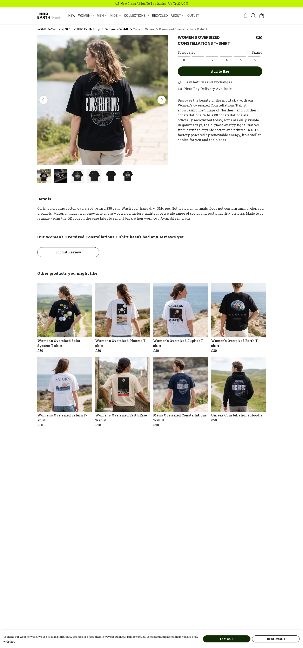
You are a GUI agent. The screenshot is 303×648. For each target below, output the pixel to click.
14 (226, 60)
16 (240, 60)
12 (212, 60)
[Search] (253, 16)
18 (254, 60)
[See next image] (161, 100)
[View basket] (261, 16)
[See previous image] (43, 100)
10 (198, 60)
